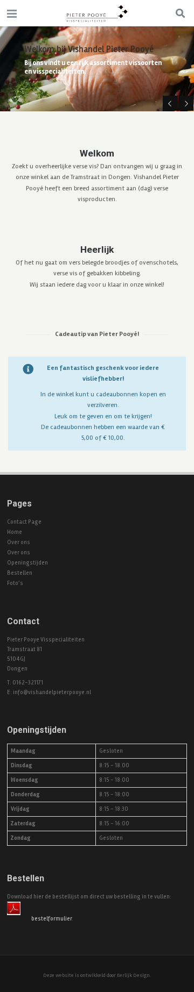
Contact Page (24, 521)
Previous (170, 103)
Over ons (18, 542)
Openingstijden (27, 562)
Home (14, 532)
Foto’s (15, 583)
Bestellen (19, 572)
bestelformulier (51, 918)
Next (185, 103)
